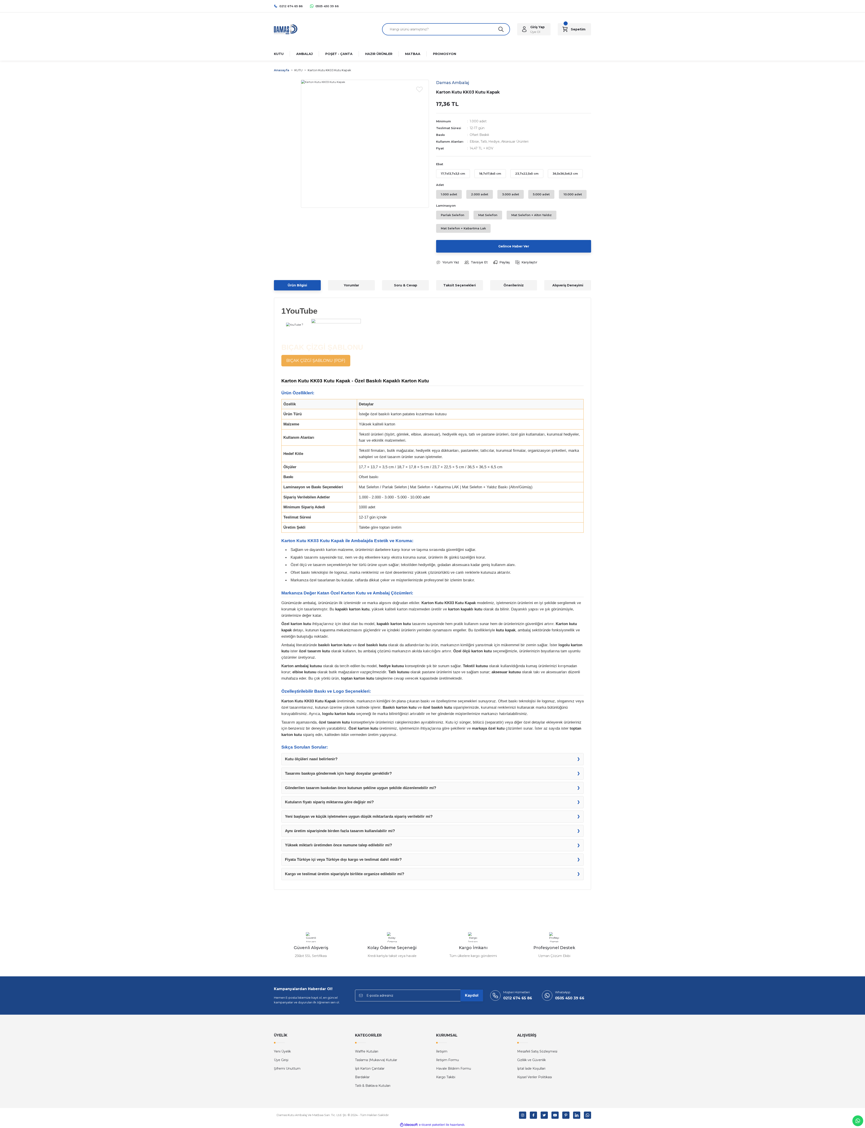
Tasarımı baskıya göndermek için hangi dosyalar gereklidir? (338, 773)
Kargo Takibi (445, 1077)
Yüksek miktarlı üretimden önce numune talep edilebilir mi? (338, 845)
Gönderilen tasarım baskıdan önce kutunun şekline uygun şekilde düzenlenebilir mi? (360, 787)
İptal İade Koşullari (531, 1068)
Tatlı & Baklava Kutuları (372, 1086)
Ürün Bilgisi (297, 285)
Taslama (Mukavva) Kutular (376, 1060)
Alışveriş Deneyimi (567, 285)
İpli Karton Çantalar (370, 1068)
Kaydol (471, 995)
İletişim (441, 1051)
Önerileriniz (513, 285)
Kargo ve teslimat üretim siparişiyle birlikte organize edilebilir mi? (344, 874)
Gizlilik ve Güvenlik (531, 1060)
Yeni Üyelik (282, 1051)
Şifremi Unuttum (287, 1068)
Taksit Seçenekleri (459, 285)
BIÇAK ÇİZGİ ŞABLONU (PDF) (315, 360)
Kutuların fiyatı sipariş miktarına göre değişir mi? (329, 802)
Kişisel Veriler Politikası (534, 1077)
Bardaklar (362, 1077)
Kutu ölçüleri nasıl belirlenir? (311, 759)
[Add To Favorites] (419, 89)
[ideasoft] (409, 1125)
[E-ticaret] (432, 1125)
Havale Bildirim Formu (453, 1068)
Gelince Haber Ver (513, 246)
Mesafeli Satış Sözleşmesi (537, 1051)
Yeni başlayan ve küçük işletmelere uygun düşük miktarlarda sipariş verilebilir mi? (358, 816)
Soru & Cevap (405, 285)
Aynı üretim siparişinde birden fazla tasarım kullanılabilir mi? (340, 831)
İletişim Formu (447, 1060)
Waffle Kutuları (366, 1051)
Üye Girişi (281, 1060)
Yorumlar (351, 285)
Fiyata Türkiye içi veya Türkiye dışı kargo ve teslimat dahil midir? (343, 859)
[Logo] (285, 29)
